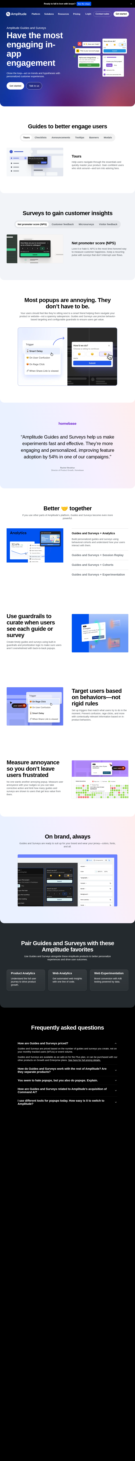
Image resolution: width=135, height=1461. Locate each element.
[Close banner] (131, 4)
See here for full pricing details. (84, 1060)
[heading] (60, 3)
